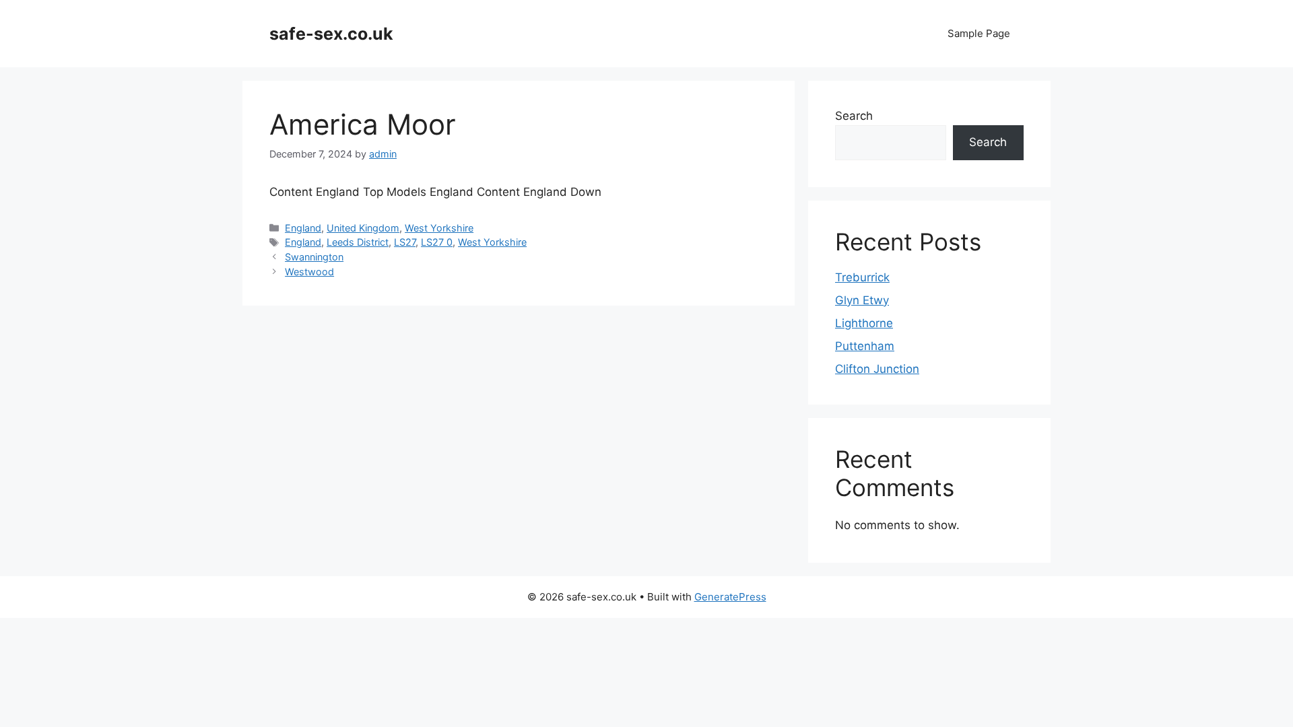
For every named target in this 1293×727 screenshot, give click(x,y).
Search (854, 116)
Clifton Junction (877, 369)
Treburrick (862, 277)
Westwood (309, 271)
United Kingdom (363, 228)
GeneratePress (730, 596)
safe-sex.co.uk (331, 34)
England (303, 228)
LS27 (405, 242)
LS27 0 (437, 242)
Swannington (314, 257)
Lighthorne (864, 323)
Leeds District (358, 242)
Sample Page (979, 33)
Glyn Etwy (862, 300)
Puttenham (864, 346)
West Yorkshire (439, 228)
